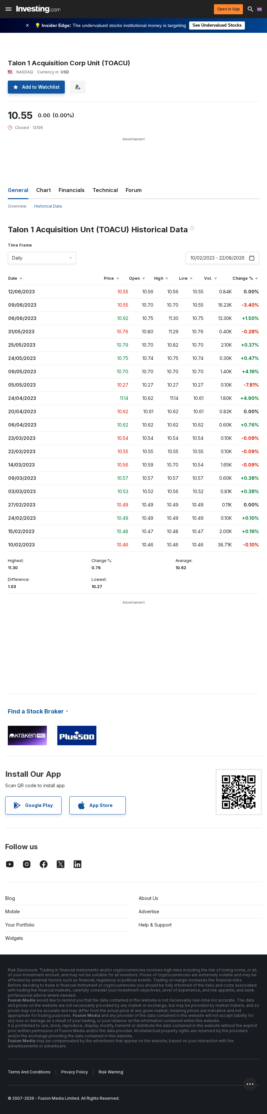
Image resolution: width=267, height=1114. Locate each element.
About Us (148, 898)
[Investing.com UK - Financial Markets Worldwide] (38, 9)
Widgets (14, 938)
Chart (43, 190)
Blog (10, 898)
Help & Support (155, 925)
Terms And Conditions (29, 1071)
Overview (17, 206)
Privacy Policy (74, 1071)
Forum (134, 190)
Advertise (149, 911)
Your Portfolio (20, 925)
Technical (105, 190)
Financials (72, 190)
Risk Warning (111, 1071)
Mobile (12, 911)
